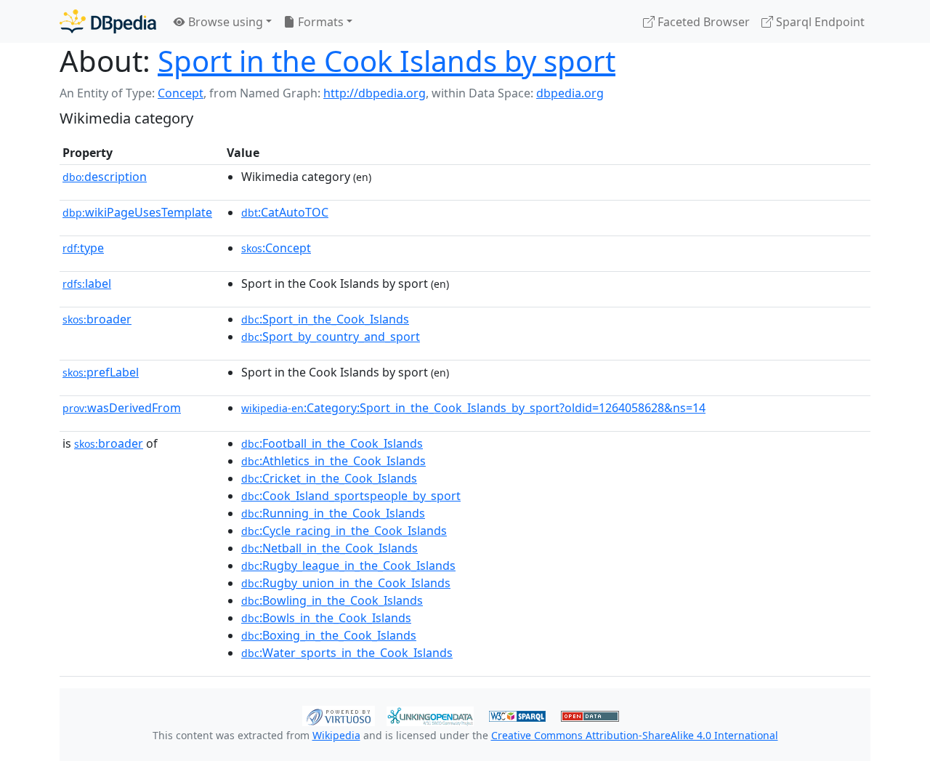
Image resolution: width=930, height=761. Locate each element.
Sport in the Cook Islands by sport (386, 61)
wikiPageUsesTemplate (137, 212)
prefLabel (100, 372)
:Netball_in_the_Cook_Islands (329, 548)
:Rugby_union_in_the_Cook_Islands (345, 583)
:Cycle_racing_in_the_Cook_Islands (344, 531)
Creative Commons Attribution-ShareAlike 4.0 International (634, 735)
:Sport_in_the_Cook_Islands (325, 319)
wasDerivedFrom (121, 408)
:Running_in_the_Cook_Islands (333, 513)
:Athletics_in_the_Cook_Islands (333, 461)
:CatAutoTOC (284, 212)
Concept (180, 93)
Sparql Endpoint (819, 22)
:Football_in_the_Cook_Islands (332, 443)
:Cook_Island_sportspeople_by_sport (351, 496)
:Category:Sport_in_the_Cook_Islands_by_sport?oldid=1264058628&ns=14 (473, 408)
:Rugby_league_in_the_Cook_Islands (348, 565)
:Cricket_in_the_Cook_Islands (329, 478)
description (104, 177)
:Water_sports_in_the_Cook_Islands (347, 653)
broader (97, 319)
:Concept (276, 248)
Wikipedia (336, 735)
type (83, 248)
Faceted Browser (702, 22)
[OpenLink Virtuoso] (338, 714)
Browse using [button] (224, 22)
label (86, 283)
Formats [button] (319, 22)
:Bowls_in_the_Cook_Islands (326, 618)
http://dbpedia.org (374, 93)
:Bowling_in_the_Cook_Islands (332, 600)
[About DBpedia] (108, 21)
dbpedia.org (570, 93)
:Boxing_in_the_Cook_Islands (328, 635)
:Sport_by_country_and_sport (330, 337)
